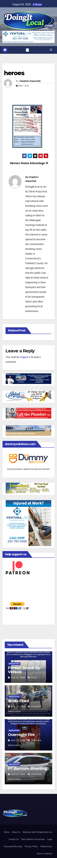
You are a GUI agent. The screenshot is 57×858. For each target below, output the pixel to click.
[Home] (5, 50)
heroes (14, 73)
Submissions (46, 846)
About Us (16, 832)
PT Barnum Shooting (27, 768)
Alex (34, 677)
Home (6, 832)
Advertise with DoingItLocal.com (37, 832)
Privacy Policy (31, 846)
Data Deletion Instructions (33, 839)
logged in (25, 357)
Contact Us (14, 839)
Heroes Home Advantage (28, 163)
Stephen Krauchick (30, 81)
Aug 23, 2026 (18, 707)
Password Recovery (13, 846)
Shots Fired (18, 700)
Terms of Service (44, 853)
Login (49, 839)
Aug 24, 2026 (18, 677)
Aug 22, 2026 (18, 740)
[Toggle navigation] (27, 49)
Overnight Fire (21, 734)
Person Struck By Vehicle (24, 669)
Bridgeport (14, 664)
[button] (51, 49)
